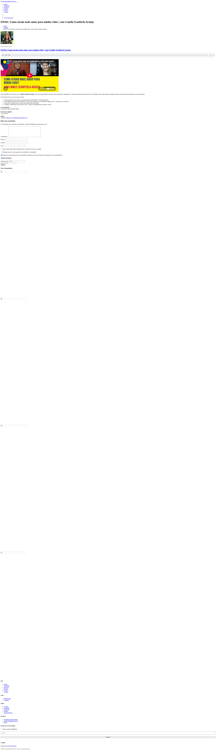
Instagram (6, 708)
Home (5, 4)
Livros (6, 10)
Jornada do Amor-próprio (11, 719)
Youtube (6, 706)
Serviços (6, 7)
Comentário (4, 136)
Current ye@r (5, 161)
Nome (3, 139)
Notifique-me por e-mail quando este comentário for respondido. (19, 152)
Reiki (5, 722)
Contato (6, 12)
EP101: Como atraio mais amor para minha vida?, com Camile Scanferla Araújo (36, 50)
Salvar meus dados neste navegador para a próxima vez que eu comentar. (22, 149)
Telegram (6, 709)
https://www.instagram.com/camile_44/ (17, 117)
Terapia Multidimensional (11, 721)
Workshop (7, 6)
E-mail (3, 142)
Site (2, 146)
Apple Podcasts (8, 713)
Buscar (3, 164)
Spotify (6, 711)
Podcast (6, 9)
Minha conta (7, 698)
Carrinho (6, 700)
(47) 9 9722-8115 (11, 746)
